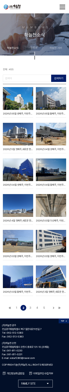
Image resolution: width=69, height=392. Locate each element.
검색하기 (58, 78)
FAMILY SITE (28, 383)
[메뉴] (61, 6)
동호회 (33, 47)
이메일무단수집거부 (43, 373)
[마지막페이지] (59, 308)
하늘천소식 (12, 47)
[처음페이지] (10, 308)
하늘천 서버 (56, 47)
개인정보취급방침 (16, 373)
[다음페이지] (53, 308)
